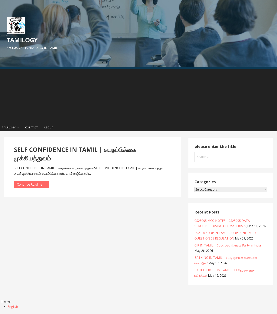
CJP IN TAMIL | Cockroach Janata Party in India (227, 245)
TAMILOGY (22, 40)
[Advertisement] (138, 95)
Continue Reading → (31, 184)
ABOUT (48, 127)
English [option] (13, 307)
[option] (142, 306)
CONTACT (31, 127)
